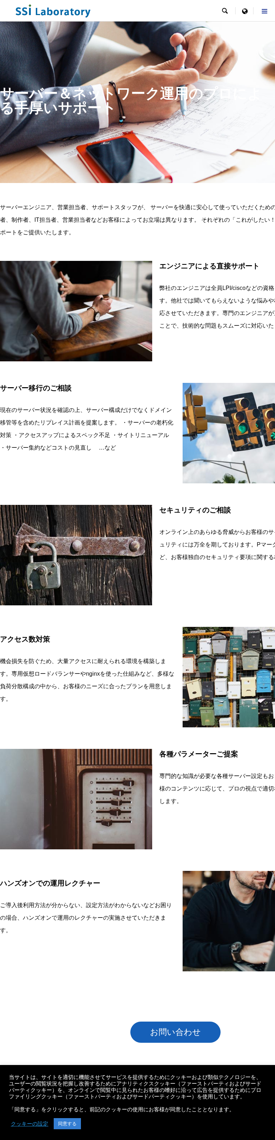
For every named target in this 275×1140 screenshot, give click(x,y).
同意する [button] (67, 1123)
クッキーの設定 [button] (29, 1124)
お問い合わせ (175, 1032)
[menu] (245, 11)
